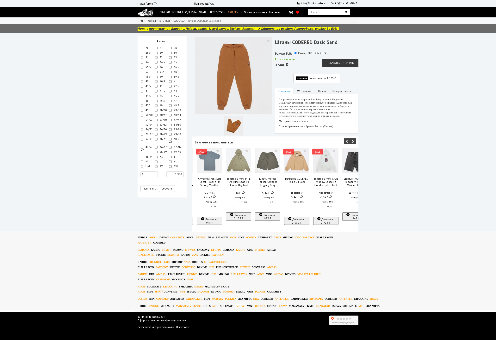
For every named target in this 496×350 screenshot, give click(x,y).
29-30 (177, 134)
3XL (175, 166)
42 (161, 86)
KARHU (155, 249)
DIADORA (143, 249)
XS (161, 156)
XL (175, 161)
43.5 (162, 91)
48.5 (176, 105)
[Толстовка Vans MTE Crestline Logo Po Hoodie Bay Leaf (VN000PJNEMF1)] (238, 160)
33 (175, 57)
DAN (163, 237)
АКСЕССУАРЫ (218, 12)
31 (147, 57)
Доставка (305, 91)
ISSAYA (198, 286)
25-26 (177, 129)
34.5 (162, 62)
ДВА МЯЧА (244, 298)
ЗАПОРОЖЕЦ (194, 298)
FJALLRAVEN (324, 237)
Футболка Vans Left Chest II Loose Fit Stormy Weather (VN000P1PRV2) (209, 183)
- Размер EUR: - (305, 53)
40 (147, 81)
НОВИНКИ (164, 12)
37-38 (177, 147)
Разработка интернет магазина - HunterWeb (163, 327)
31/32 (149, 120)
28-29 (163, 134)
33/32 (163, 124)
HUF (211, 267)
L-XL (148, 166)
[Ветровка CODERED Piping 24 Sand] (296, 160)
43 (147, 91)
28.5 (148, 52)
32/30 (163, 120)
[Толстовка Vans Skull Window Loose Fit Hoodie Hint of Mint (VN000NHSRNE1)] (325, 160)
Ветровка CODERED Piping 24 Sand (296, 180)
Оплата (321, 91)
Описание (285, 91)
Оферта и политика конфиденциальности (162, 320)
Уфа (211, 3)
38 (175, 72)
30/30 (149, 115)
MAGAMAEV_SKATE (217, 286)
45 (161, 96)
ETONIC (216, 249)
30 (175, 52)
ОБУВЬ (203, 12)
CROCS (143, 306)
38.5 (148, 76)
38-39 (163, 152)
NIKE (152, 237)
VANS (233, 237)
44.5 (148, 96)
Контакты (274, 12)
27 (161, 48)
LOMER (166, 249)
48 (161, 105)
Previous (347, 141)
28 (175, 48)
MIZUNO (201, 237)
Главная (151, 20)
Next (353, 141)
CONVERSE (188, 267)
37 (147, 72)
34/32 (149, 129)
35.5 (148, 67)
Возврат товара (341, 91)
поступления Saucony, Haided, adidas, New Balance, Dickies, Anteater (202, 28)
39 (161, 76)
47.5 (147, 105)
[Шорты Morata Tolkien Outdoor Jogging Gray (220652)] (267, 160)
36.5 (176, 67)
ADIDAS (142, 237)
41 (175, 81)
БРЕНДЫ (177, 12)
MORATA (217, 298)
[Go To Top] (0, 341)
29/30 (177, 110)
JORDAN (251, 237)
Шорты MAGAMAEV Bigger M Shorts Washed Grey (355, 182)
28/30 (163, 110)
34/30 (177, 124)
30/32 (163, 115)
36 (161, 67)
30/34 (177, 115)
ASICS (189, 237)
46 (147, 100)
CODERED (179, 20)
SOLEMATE (154, 286)
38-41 (163, 139)
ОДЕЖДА (191, 12)
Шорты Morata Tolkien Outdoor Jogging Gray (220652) (267, 183)
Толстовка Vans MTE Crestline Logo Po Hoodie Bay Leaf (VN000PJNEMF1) (239, 183)
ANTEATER (144, 242)
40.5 (162, 81)
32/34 (149, 124)
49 (147, 110)
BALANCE (222, 237)
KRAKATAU (163, 279)
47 (175, 100)
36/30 (163, 129)
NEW (211, 237)
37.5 (161, 72)
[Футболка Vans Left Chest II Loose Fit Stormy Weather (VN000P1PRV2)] (209, 160)
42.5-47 (146, 148)
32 (161, 57)
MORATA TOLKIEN (215, 262)
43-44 (149, 156)
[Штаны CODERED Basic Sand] (233, 75)
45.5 (176, 96)
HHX (151, 298)
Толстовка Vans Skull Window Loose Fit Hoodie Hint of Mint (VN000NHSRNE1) (326, 183)
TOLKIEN (230, 298)
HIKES (142, 286)
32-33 (149, 139)
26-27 (149, 134)
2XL (161, 166)
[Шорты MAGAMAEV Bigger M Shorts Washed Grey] (355, 160)
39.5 (176, 76)
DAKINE (202, 267)
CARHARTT (177, 237)
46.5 (162, 100)
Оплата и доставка (255, 12)
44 (175, 91)
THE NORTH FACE (159, 262)
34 (147, 62)
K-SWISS (190, 249)
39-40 (177, 152)
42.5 (176, 86)
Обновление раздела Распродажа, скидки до (299, 28)
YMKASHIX (178, 279)
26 (147, 48)
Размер (162, 41)
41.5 (148, 86)
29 (161, 52)
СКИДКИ (233, 12)
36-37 (163, 147)
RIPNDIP (177, 262)
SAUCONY (203, 249)
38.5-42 (174, 140)
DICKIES (260, 249)
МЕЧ (190, 279)
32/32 (177, 120)
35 (175, 62)
